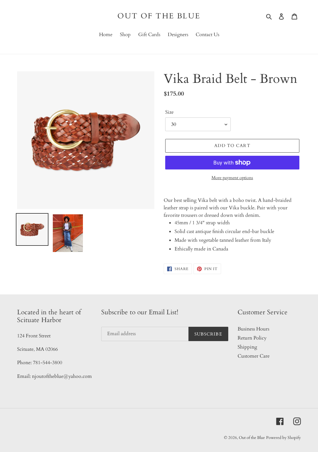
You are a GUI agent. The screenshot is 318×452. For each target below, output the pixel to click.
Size (169, 112)
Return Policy (252, 338)
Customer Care (254, 356)
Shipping (247, 347)
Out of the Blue (158, 16)
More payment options (232, 178)
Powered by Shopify (283, 437)
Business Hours (253, 329)
